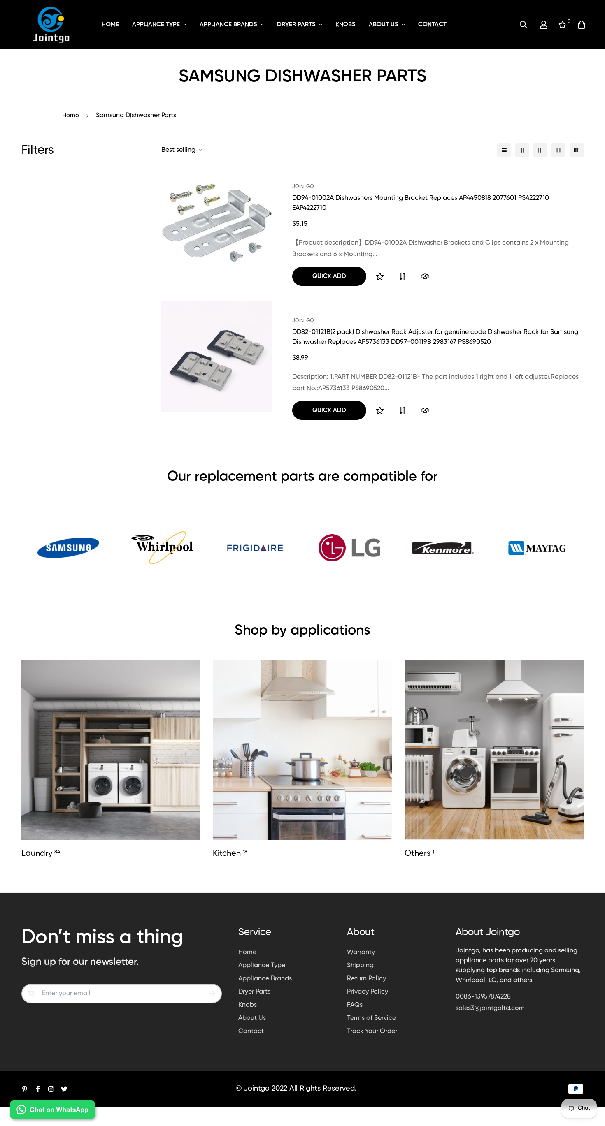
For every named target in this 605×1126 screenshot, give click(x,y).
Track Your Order (372, 1031)
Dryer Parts (296, 24)
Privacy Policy (367, 992)
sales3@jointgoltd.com (490, 1008)
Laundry (40, 854)
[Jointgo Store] (51, 24)
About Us (383, 24)
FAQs (355, 1005)
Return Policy (366, 978)
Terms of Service (371, 1018)
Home (110, 24)
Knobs (345, 24)
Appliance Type (156, 24)
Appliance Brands (228, 24)
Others (419, 854)
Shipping (360, 965)
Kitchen (230, 854)
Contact (432, 24)
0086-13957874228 (483, 997)
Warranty (361, 952)
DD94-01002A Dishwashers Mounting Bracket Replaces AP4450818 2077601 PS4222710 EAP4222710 (420, 203)
